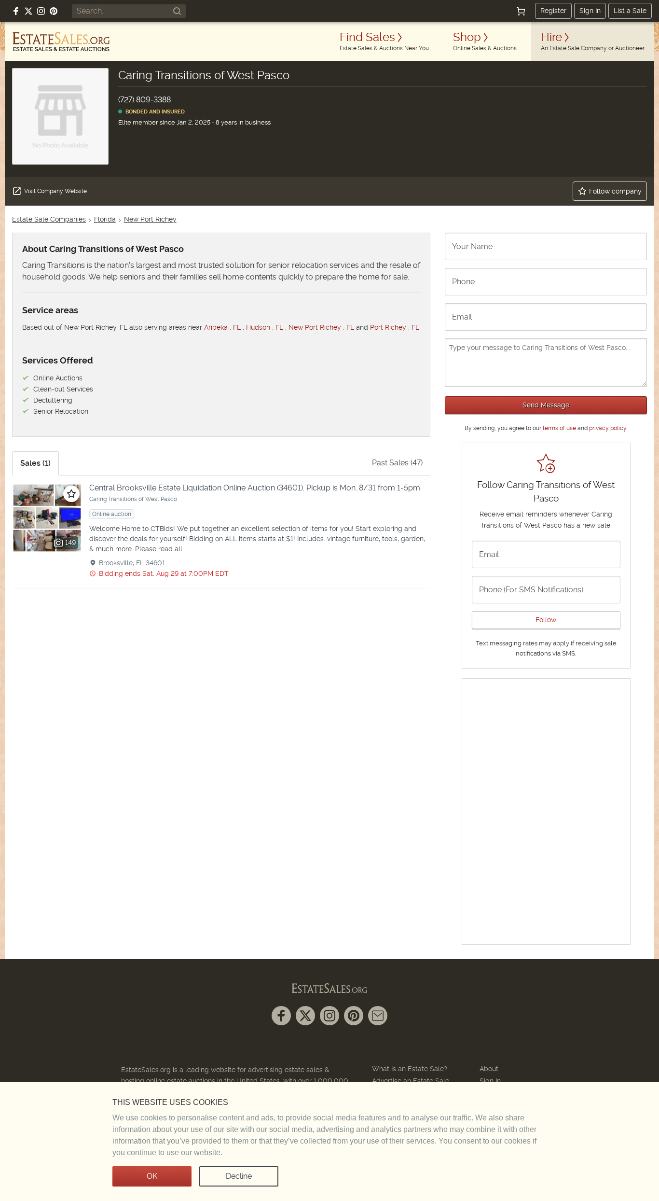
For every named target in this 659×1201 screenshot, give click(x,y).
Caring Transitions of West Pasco (133, 499)
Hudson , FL (264, 327)
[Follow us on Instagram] (41, 11)
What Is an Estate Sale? (409, 1069)
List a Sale (630, 10)
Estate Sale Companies (49, 219)
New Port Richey (150, 219)
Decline (239, 1176)
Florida (105, 219)
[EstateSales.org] (61, 41)
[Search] (177, 11)
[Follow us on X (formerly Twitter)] (28, 11)
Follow (545, 620)
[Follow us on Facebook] (16, 11)
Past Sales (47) (397, 462)
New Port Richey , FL (321, 327)
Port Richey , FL (394, 327)
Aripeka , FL (222, 327)
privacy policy (607, 428)
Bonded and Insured (154, 112)
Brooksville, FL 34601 (132, 563)
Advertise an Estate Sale (410, 1081)
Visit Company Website (55, 191)
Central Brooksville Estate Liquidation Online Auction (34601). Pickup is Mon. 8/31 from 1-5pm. (255, 487)
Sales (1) (35, 463)
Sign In (590, 10)
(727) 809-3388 (144, 99)
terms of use (559, 428)
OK (152, 1176)
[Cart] (521, 11)
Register (553, 10)
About (489, 1069)
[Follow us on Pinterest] (53, 11)
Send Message (545, 405)
